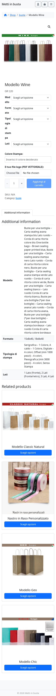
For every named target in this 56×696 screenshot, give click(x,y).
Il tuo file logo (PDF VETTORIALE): (24, 167)
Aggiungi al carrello (39, 183)
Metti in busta (11, 4)
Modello (7, 100)
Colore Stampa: (14, 153)
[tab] (17, 212)
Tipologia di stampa (8, 128)
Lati (7, 143)
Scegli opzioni (28, 452)
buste (22, 15)
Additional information (17, 212)
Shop (13, 15)
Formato (8, 110)
